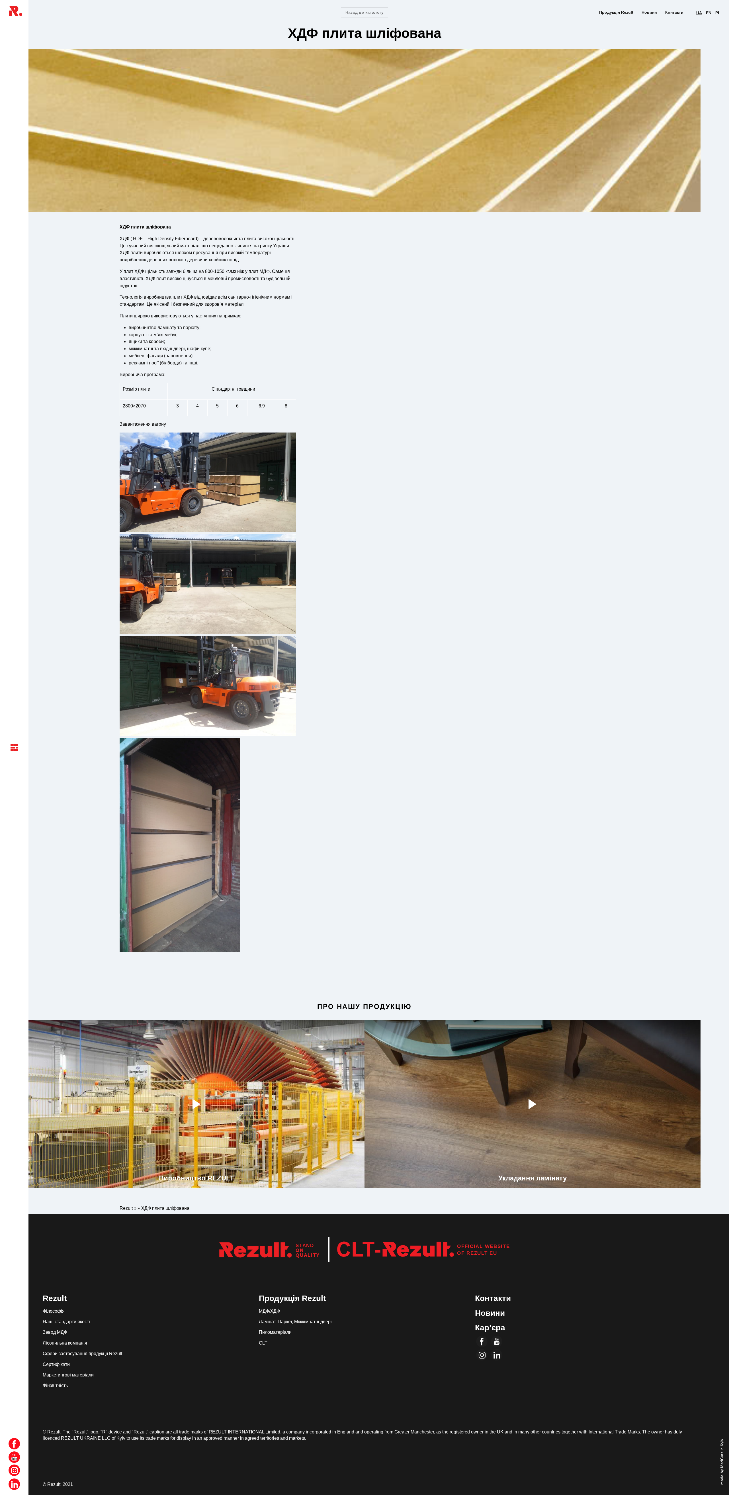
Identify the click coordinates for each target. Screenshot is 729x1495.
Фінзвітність (55, 1385)
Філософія (54, 1311)
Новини (649, 12)
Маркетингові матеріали (68, 1374)
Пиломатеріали (275, 1332)
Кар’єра (490, 1327)
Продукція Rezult (616, 12)
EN (708, 13)
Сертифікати (56, 1364)
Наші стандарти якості (66, 1321)
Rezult (477, 1253)
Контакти (674, 12)
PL (717, 13)
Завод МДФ (55, 1332)
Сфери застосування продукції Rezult (82, 1353)
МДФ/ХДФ (269, 1311)
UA (699, 13)
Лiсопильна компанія (65, 1343)
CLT (263, 1343)
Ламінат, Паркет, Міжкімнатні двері (295, 1321)
